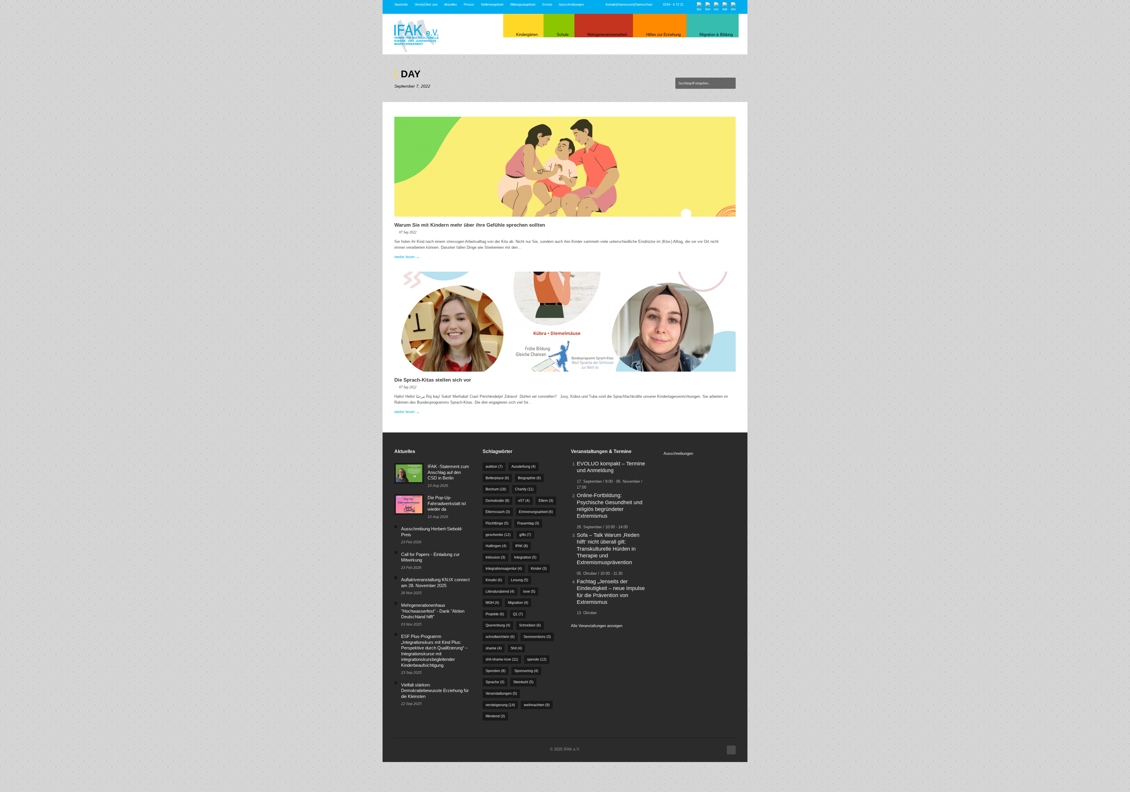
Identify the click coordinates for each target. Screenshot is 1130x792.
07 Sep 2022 (407, 232)
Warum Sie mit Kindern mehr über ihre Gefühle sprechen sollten (469, 225)
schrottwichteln (500, 637)
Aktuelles (450, 4)
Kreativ (494, 580)
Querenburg (498, 625)
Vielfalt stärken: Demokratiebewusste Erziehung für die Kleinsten (435, 690)
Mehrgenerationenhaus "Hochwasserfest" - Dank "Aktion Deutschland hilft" (432, 611)
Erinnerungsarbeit (536, 512)
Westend (495, 716)
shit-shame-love (502, 659)
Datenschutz (643, 4)
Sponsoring (526, 671)
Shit (516, 648)
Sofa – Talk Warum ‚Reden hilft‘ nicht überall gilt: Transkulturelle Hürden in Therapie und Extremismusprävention (608, 549)
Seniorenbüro (537, 637)
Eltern (546, 501)
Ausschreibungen (571, 4)
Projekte (495, 614)
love (529, 591)
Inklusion (495, 557)
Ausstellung (523, 466)
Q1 (518, 614)
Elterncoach (498, 512)
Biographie (529, 478)
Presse (469, 4)
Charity (524, 489)
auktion (494, 466)
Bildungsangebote (523, 4)
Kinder (539, 569)
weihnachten (537, 705)
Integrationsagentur (504, 569)
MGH (492, 603)
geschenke (498, 535)
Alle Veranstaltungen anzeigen (596, 626)
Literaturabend (500, 591)
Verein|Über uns (426, 4)
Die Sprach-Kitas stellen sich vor (432, 380)
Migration (518, 603)
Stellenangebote (492, 4)
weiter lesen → (407, 257)
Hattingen (496, 546)
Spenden (496, 671)
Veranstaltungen (501, 693)
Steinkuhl (523, 682)
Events (547, 4)
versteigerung (500, 705)
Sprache (495, 682)
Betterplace (497, 478)
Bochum (496, 489)
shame (494, 648)
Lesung (519, 580)
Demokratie (497, 501)
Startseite (401, 4)
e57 (524, 501)
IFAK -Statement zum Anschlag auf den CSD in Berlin (448, 472)
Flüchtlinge (497, 523)
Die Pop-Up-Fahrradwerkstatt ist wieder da (447, 503)
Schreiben (530, 625)
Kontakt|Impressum (620, 4)
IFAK (521, 546)
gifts (525, 535)
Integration (525, 557)
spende (536, 659)
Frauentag (528, 523)
